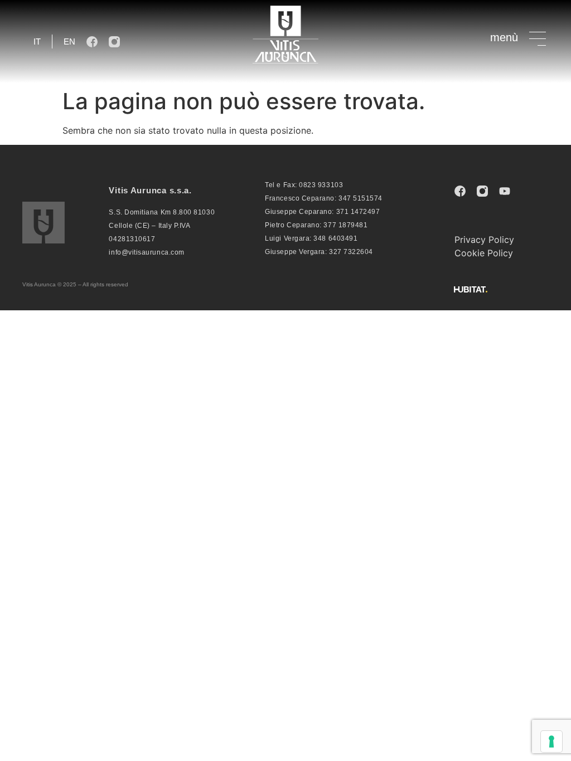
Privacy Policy (484, 239)
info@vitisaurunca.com (146, 252)
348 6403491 (335, 238)
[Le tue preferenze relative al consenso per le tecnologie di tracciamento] (551, 741)
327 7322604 (351, 252)
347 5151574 (360, 198)
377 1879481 (345, 225)
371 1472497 (358, 212)
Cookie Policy (483, 252)
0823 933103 (321, 185)
